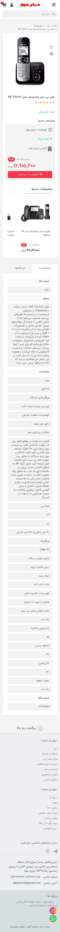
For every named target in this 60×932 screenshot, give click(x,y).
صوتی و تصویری (50, 774)
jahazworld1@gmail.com (27, 883)
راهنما (55, 802)
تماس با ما (52, 807)
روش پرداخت (51, 818)
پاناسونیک (43, 112)
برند (56, 748)
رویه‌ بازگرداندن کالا (48, 823)
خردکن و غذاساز (50, 753)
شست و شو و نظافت (47, 764)
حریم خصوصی (51, 828)
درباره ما (54, 797)
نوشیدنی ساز (51, 769)
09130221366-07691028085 (25, 877)
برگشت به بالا (27, 728)
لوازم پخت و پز (50, 759)
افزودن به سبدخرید (28, 174)
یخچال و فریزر (50, 779)
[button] (6, 4)
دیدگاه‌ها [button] (20, 268)
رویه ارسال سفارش (48, 813)
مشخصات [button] (45, 268)
